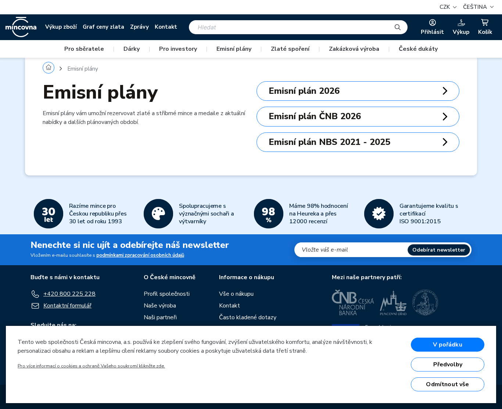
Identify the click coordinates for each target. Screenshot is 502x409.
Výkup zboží (61, 27)
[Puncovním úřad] (393, 302)
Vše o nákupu (236, 294)
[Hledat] (398, 27)
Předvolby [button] (447, 364)
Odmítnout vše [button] (447, 384)
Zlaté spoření (290, 49)
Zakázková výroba (354, 49)
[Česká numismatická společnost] (425, 302)
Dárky (131, 49)
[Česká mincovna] (21, 27)
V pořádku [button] (447, 345)
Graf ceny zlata (103, 27)
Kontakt (166, 27)
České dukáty (418, 49)
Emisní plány (233, 49)
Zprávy (139, 27)
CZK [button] (445, 7)
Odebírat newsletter (438, 249)
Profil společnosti (167, 294)
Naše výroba (160, 306)
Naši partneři (160, 317)
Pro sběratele (84, 49)
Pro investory (178, 49)
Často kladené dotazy (247, 317)
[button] (477, 7)
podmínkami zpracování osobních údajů (140, 255)
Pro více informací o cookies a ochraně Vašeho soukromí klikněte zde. (91, 366)
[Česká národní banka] (353, 302)
